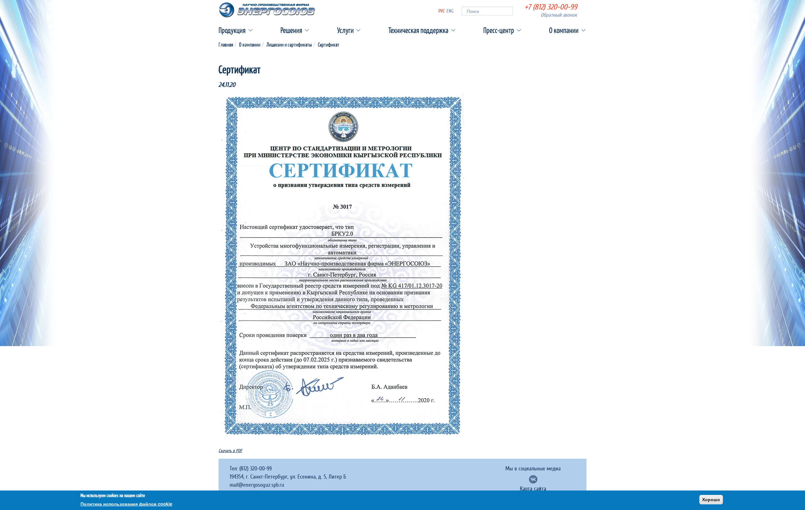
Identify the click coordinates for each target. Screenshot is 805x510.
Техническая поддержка (418, 30)
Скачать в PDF (230, 451)
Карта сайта (533, 489)
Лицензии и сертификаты (289, 44)
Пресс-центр (498, 30)
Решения (291, 30)
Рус (441, 11)
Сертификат (328, 44)
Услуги (345, 30)
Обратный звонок (559, 15)
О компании (564, 30)
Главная (226, 44)
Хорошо (711, 499)
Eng (450, 11)
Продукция (232, 30)
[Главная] (267, 10)
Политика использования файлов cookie (126, 504)
